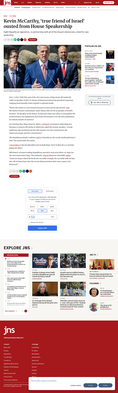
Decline (105, 385)
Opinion (47, 3)
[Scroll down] (25, 311)
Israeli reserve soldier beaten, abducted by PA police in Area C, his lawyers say (72, 274)
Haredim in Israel (81, 7)
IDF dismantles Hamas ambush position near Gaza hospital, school (17, 296)
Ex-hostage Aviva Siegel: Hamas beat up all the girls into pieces (44, 303)
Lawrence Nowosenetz (106, 296)
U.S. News (13, 16)
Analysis (38, 3)
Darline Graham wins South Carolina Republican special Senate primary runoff (43, 274)
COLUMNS (94, 283)
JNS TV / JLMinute (94, 271)
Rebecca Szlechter (90, 86)
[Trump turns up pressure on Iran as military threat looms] (101, 264)
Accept (90, 385)
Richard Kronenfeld (106, 309)
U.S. (23, 3)
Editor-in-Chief (95, 7)
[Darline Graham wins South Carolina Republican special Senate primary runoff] (45, 261)
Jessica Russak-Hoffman (92, 71)
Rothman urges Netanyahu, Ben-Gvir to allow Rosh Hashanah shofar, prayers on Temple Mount (16, 263)
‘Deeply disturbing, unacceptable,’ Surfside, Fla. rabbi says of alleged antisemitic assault (94, 81)
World (30, 3)
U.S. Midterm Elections (48, 7)
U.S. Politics (14, 176)
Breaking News (12, 255)
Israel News (63, 270)
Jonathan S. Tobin (90, 59)
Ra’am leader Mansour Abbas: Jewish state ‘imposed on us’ (16, 304)
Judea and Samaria (70, 7)
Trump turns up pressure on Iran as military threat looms (101, 275)
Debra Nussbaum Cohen (66, 309)
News (5, 16)
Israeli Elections (36, 7)
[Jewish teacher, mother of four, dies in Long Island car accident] (110, 67)
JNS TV (55, 3)
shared (46, 155)
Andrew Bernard (37, 279)
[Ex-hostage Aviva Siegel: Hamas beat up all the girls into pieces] (45, 289)
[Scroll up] (22, 311)
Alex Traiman (93, 278)
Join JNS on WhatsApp (100, 102)
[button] (11, 39)
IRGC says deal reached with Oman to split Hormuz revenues (16, 279)
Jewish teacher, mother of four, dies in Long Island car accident (94, 67)
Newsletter (88, 3)
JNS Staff (35, 307)
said (67, 108)
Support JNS (108, 3)
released (45, 124)
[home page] (7, 3)
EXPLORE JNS (17, 248)
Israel (16, 3)
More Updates (10, 311)
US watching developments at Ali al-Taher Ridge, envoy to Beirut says (16, 288)
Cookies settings (75, 385)
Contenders (14, 145)
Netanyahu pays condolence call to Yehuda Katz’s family (16, 272)
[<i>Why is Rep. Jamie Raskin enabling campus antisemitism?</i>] (110, 54)
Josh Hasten (63, 279)
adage (68, 155)
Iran (89, 7)
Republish (33, 40)
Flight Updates (60, 7)
